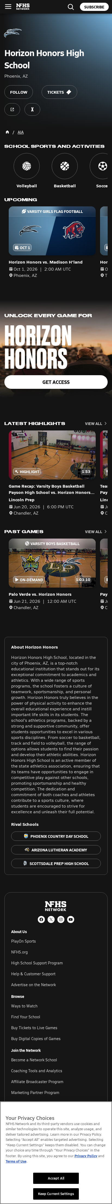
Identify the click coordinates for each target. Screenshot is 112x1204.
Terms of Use (16, 1161)
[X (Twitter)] (51, 919)
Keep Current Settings (56, 1193)
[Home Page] (7, 132)
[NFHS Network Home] (23, 7)
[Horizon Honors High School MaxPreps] (32, 109)
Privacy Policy (85, 1155)
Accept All (56, 1178)
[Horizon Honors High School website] (12, 109)
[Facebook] (41, 919)
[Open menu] (8, 6)
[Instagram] (60, 919)
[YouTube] (70, 919)
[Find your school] (71, 7)
